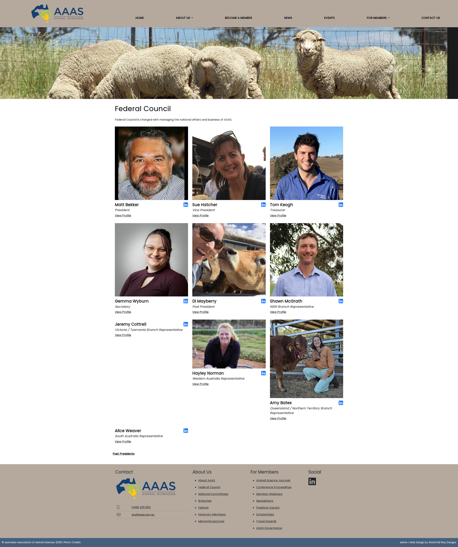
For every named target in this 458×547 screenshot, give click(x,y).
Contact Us (431, 18)
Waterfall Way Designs (442, 542)
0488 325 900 (141, 507)
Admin (404, 542)
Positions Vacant (268, 508)
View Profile (123, 215)
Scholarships (265, 514)
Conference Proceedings (273, 487)
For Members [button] (377, 18)
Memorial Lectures (211, 521)
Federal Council (209, 487)
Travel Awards (266, 521)
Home (139, 18)
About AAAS (206, 480)
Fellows (203, 508)
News (288, 18)
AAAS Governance (269, 528)
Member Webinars (269, 494)
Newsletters (264, 501)
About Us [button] (183, 18)
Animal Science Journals (273, 480)
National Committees (213, 494)
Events (329, 18)
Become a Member (238, 18)
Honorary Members (212, 514)
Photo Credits (72, 542)
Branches (205, 501)
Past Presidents (124, 454)
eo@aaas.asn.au (143, 515)
